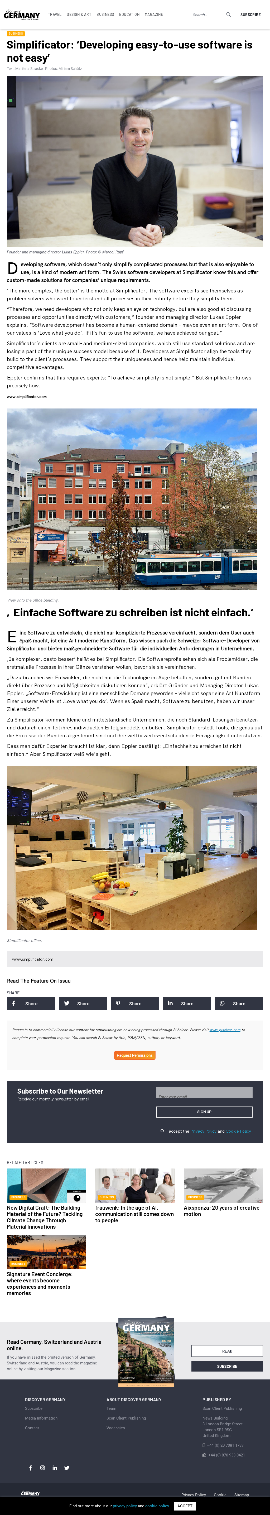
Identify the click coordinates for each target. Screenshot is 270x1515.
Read (227, 1351)
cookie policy (157, 1506)
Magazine (154, 14)
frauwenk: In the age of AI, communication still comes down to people (134, 1213)
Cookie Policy (238, 1131)
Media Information (41, 1418)
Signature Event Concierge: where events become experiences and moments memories (40, 1283)
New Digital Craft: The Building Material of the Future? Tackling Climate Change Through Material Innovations (45, 1217)
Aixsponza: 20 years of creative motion (221, 1210)
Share (31, 1003)
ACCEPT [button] (184, 1506)
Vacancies (116, 1428)
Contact (32, 1428)
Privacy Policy (203, 1131)
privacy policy (125, 1506)
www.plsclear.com (225, 1029)
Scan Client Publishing (126, 1418)
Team (111, 1408)
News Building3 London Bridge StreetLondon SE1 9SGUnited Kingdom (222, 1427)
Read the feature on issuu (39, 980)
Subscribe (250, 14)
